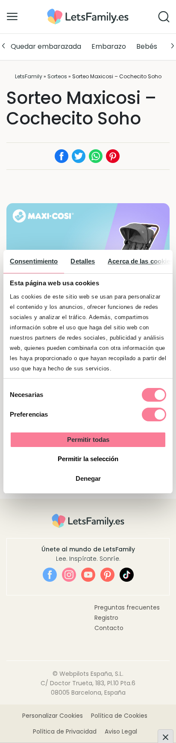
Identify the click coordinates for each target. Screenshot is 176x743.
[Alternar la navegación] (12, 16)
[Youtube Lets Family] (88, 575)
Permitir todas (88, 439)
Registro (106, 617)
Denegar (88, 478)
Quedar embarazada (46, 46)
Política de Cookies (119, 715)
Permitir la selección (88, 458)
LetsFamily (28, 76)
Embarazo (108, 46)
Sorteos (57, 76)
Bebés (146, 46)
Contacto (108, 628)
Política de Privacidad (65, 731)
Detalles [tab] (82, 261)
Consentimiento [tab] (34, 261)
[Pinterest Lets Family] (107, 575)
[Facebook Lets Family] (50, 575)
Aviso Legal (121, 731)
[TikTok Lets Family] (127, 575)
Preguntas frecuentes (127, 607)
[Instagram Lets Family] (69, 575)
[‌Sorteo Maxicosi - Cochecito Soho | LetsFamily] (88, 12)
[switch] (154, 414)
